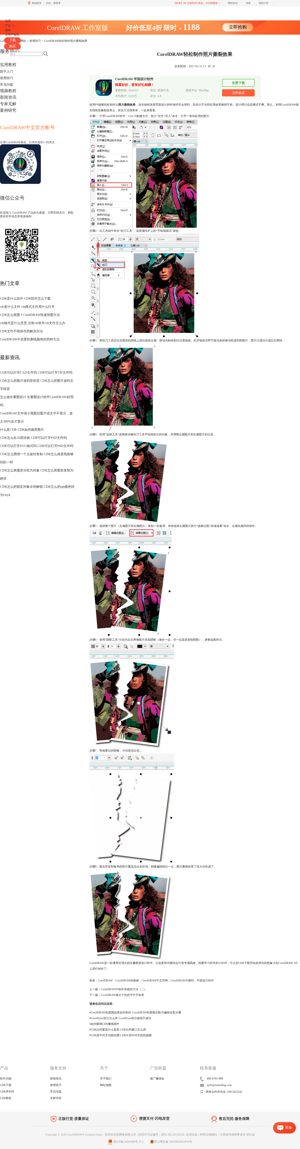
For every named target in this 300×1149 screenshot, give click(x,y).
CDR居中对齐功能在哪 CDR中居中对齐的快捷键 (120, 1035)
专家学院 (55, 1098)
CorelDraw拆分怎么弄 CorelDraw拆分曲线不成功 (120, 1018)
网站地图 (105, 1085)
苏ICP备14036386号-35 (127, 1141)
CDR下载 (244, 963)
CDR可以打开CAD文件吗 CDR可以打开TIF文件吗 (36, 372)
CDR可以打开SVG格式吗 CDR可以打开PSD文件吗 (36, 446)
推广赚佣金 (157, 1078)
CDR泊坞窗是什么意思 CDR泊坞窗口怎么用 (117, 1029)
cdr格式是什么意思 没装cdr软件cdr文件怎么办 (32, 323)
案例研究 (8, 110)
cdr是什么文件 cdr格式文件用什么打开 (27, 306)
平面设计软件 (205, 980)
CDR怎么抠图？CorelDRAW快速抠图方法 (30, 315)
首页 (8, 20)
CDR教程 (5, 1098)
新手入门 (6, 71)
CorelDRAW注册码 (182, 980)
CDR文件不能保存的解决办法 (21, 331)
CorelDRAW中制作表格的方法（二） (124, 989)
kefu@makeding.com (219, 1085)
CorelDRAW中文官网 (155, 980)
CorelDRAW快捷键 (127, 980)
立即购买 (238, 93)
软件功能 (5, 1078)
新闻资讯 (8, 97)
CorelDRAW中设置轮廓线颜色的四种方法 (30, 339)
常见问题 (6, 84)
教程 (8, 30)
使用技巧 (6, 78)
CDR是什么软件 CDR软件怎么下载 (25, 298)
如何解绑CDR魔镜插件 (104, 1023)
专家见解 (8, 104)
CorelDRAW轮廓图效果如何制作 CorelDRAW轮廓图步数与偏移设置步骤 (135, 1012)
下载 (12, 40)
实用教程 (8, 64)
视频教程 (8, 90)
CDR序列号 (7, 1091)
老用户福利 (12, 34)
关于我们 (105, 1078)
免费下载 (238, 83)
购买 (12, 46)
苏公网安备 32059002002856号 (173, 1141)
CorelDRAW (16, 11)
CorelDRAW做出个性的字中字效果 (122, 995)
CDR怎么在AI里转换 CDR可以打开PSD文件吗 (33, 437)
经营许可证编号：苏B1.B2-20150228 (161, 1134)
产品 (8, 25)
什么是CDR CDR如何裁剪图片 (22, 429)
